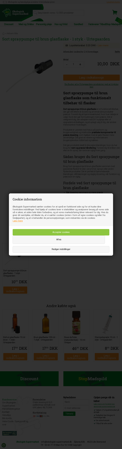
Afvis (58, 239)
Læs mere (18, 221)
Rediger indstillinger (61, 249)
